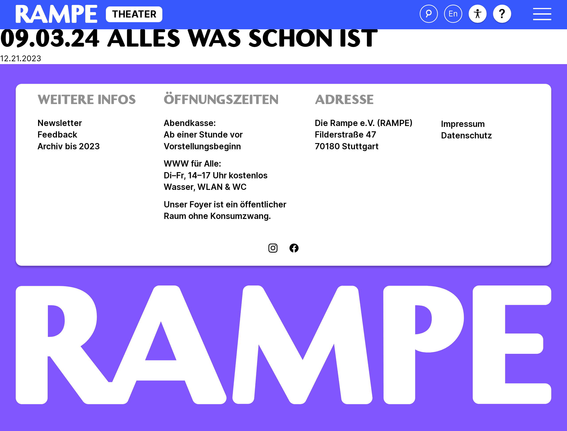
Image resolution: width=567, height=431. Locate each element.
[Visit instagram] (273, 248)
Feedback (57, 135)
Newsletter (59, 123)
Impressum (463, 124)
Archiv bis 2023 (68, 146)
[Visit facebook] (294, 248)
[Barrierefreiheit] (478, 14)
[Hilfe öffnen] (502, 14)
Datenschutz (466, 135)
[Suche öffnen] (429, 14)
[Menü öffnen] (542, 14)
